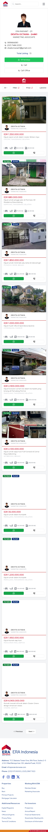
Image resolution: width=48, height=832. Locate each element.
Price (28, 88)
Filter (15, 88)
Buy (3, 788)
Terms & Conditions (9, 821)
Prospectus (29, 808)
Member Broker (30, 788)
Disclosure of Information (34, 821)
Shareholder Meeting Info (34, 818)
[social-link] (3, 777)
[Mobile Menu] (43, 4)
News (4, 811)
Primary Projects (8, 795)
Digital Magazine (8, 808)
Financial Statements (32, 815)
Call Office (25, 70)
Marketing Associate (32, 791)
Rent (3, 791)
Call (25, 65)
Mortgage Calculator (9, 798)
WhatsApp (25, 60)
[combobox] (6, 88)
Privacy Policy (6, 818)
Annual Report (30, 811)
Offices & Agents (8, 815)
